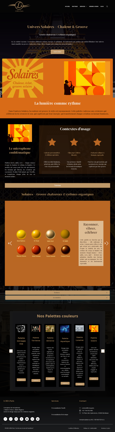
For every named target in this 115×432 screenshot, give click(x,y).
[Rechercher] (107, 6)
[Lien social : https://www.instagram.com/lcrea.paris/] (28, 419)
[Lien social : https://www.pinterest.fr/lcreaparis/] (22, 419)
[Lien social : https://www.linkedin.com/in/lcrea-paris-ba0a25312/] (38, 419)
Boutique (75, 6)
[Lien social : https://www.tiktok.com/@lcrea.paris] (33, 419)
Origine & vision (93, 6)
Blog (102, 6)
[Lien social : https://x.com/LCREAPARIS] (11, 419)
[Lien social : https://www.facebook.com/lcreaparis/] (6, 419)
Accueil (67, 6)
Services (82, 6)
